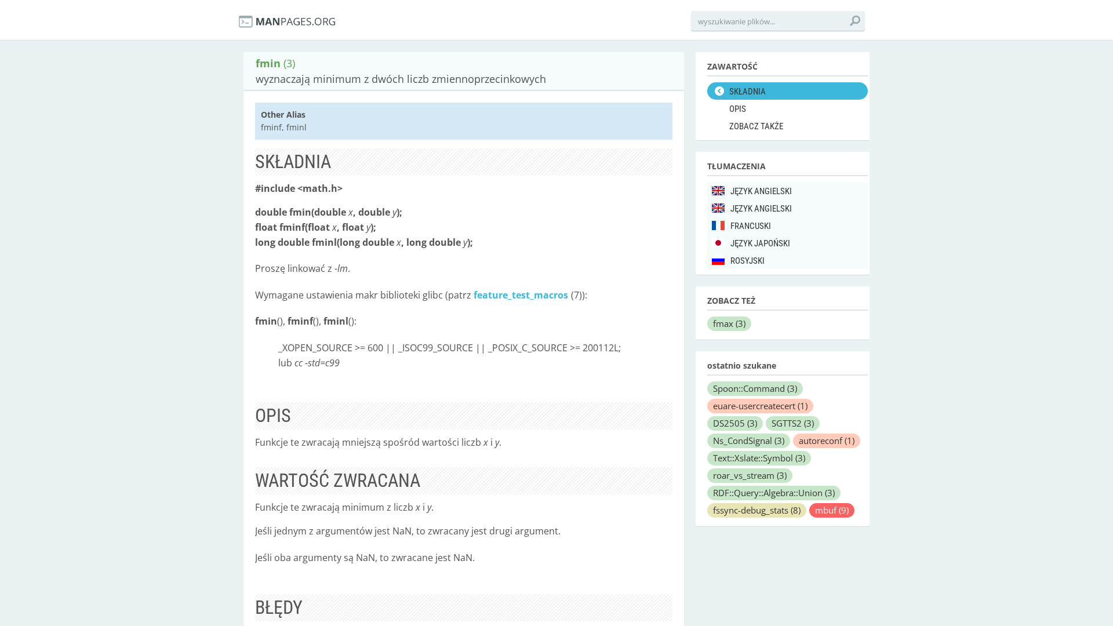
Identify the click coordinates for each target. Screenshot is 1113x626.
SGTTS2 (793, 423)
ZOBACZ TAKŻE (756, 126)
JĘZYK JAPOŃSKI (760, 243)
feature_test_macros (521, 295)
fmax (729, 323)
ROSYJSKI (747, 261)
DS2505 (735, 423)
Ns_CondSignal (748, 440)
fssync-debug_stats (757, 510)
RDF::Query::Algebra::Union (774, 492)
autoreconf (826, 440)
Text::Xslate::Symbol (759, 458)
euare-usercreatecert (760, 406)
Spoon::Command (755, 388)
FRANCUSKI (750, 226)
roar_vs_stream (750, 475)
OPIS (737, 109)
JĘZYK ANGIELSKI (761, 191)
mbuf (832, 510)
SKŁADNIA (747, 91)
